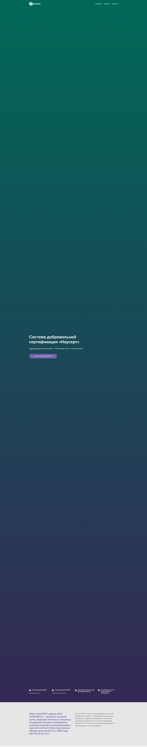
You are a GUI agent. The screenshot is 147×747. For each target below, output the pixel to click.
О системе (98, 3)
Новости (106, 3)
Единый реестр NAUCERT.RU (43, 356)
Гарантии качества (35, 348)
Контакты (115, 3)
